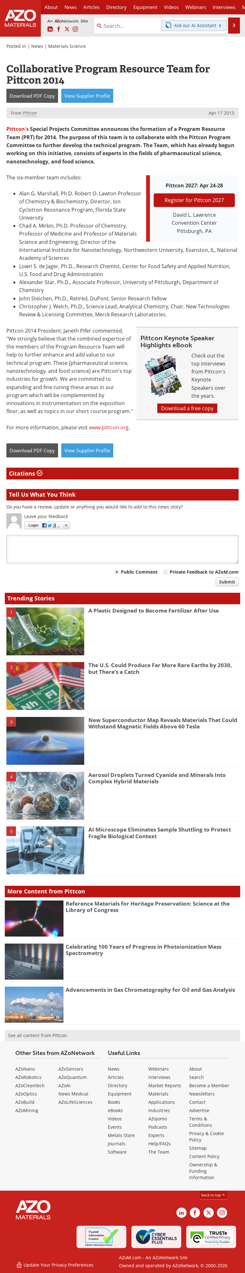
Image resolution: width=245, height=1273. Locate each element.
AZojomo (157, 1119)
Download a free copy (187, 408)
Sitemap (198, 1148)
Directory (116, 7)
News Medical (73, 1094)
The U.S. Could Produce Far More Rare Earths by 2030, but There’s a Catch (160, 668)
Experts (156, 1135)
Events (115, 1127)
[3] (45, 740)
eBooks (115, 1110)
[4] (45, 795)
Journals (116, 1144)
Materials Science (67, 46)
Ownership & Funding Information (203, 1171)
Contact (197, 1102)
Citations (23, 473)
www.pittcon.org (109, 427)
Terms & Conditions (200, 1122)
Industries (159, 1110)
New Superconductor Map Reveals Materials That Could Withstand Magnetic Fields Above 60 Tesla (162, 723)
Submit (227, 582)
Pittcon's (17, 128)
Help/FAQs (159, 1144)
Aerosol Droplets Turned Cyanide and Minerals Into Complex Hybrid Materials (157, 778)
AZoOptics (26, 1094)
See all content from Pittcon (37, 1035)
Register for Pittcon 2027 (194, 200)
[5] (45, 850)
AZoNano (25, 1069)
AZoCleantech (30, 1085)
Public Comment (139, 572)
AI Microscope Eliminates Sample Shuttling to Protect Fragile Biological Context (159, 833)
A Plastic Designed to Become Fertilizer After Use (153, 610)
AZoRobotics (28, 1077)
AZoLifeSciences (75, 1102)
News (37, 46)
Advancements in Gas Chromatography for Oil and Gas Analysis (150, 989)
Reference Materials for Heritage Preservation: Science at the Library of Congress (148, 907)
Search (196, 1077)
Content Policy (204, 1156)
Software (117, 1152)
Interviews (159, 1077)
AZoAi (64, 1085)
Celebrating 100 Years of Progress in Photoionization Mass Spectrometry (143, 950)
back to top (211, 1195)
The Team (158, 1152)
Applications (161, 1102)
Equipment (119, 1094)
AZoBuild (24, 1102)
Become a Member (209, 1085)
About (195, 1069)
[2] (45, 686)
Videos (115, 1119)
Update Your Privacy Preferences (57, 1265)
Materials (158, 1094)
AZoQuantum (72, 1077)
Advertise (199, 1110)
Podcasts (157, 1127)
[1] (45, 631)
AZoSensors (70, 1069)
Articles (116, 1077)
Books (114, 1102)
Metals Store (121, 1135)
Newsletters (202, 1094)
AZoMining (26, 1110)
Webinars (158, 1069)
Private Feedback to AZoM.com (204, 572)
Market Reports (164, 1085)
